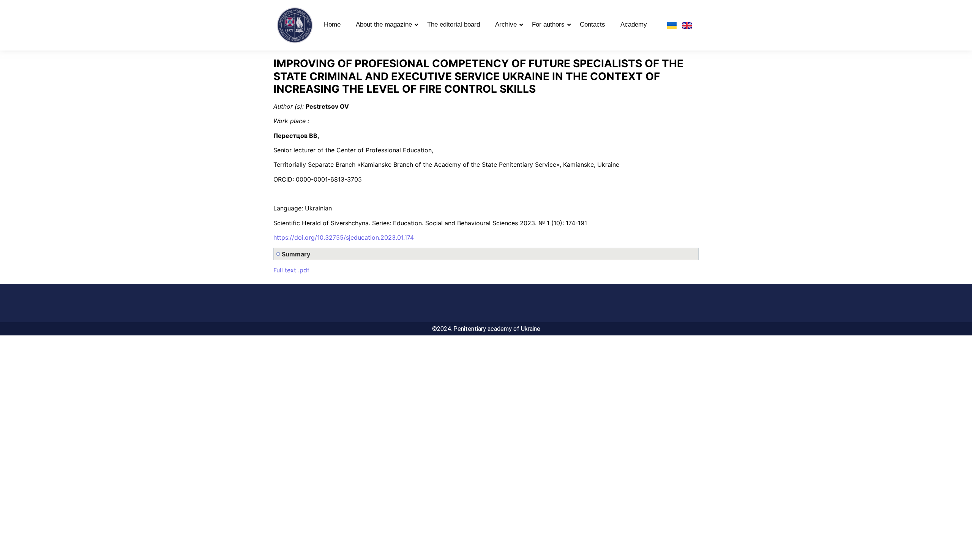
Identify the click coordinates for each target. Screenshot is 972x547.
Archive (506, 24)
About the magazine (384, 24)
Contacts (592, 24)
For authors (548, 24)
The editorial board (453, 24)
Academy (633, 24)
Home (332, 24)
